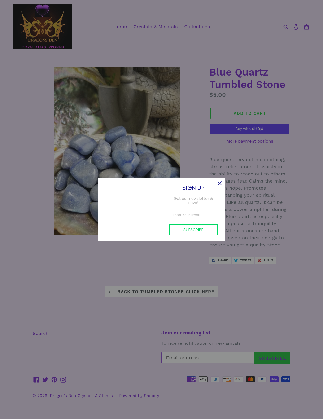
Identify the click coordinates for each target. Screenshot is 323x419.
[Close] (219, 183)
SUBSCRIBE (193, 229)
